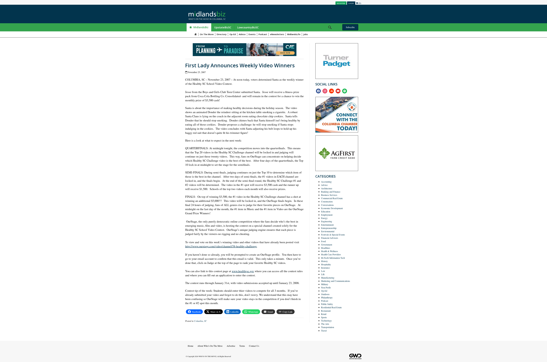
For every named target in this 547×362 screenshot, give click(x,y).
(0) (359, 3)
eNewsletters (277, 34)
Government (326, 244)
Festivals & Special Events (333, 234)
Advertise (231, 345)
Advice (242, 34)
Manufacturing (327, 277)
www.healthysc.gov (243, 271)
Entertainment (327, 224)
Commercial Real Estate (332, 198)
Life (323, 274)
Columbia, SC (200, 320)
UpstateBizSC (222, 27)
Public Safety (327, 304)
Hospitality (326, 264)
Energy (324, 218)
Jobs (305, 34)
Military (324, 284)
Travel (324, 330)
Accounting (326, 181)
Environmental (327, 231)
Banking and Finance (330, 191)
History (324, 261)
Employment (326, 214)
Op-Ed (232, 34)
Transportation (327, 327)
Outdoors (325, 294)
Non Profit (326, 287)
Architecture (326, 188)
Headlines (325, 247)
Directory (221, 34)
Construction (327, 201)
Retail (323, 314)
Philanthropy (327, 297)
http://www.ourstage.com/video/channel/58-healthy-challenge (221, 246)
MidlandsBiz (200, 27)
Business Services (329, 194)
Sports (324, 317)
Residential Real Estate (331, 307)
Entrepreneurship (328, 227)
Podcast (263, 34)
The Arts (325, 323)
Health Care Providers (331, 254)
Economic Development (332, 208)
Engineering (326, 221)
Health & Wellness (329, 251)
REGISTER (341, 3)
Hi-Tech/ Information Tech (333, 257)
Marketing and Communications (335, 280)
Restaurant (326, 310)
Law (323, 270)
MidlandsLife (293, 34)
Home (190, 345)
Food (323, 241)
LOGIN (351, 3)
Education (325, 211)
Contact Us (254, 345)
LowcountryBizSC (248, 27)
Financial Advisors (329, 237)
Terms (242, 345)
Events (252, 34)
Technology (326, 320)
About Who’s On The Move (210, 345)
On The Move (207, 34)
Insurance (325, 267)
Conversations (327, 204)
